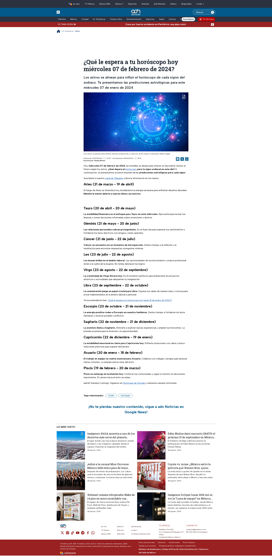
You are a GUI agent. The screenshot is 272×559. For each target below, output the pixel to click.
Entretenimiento (134, 19)
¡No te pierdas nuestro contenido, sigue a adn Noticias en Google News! (136, 409)
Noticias (145, 4)
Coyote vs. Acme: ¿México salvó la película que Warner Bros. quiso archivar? (189, 465)
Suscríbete (188, 19)
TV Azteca (89, 4)
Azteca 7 (119, 4)
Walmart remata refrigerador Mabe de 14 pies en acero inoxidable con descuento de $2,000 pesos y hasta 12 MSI (111, 496)
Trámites (62, 19)
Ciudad (85, 19)
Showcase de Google (134, 383)
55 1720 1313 (191, 532)
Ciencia (172, 19)
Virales (111, 396)
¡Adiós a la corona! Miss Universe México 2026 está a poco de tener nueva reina (108, 465)
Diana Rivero (99, 161)
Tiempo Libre (116, 19)
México (73, 19)
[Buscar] (212, 12)
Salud (161, 19)
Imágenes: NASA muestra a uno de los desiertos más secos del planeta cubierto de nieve (111, 435)
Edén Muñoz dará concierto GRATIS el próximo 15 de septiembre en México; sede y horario (191, 435)
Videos (173, 4)
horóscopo (131, 169)
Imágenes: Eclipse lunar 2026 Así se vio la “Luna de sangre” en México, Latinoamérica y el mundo (190, 496)
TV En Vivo (208, 19)
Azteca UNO (104, 4)
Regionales (186, 4)
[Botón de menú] (58, 12)
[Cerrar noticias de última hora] (212, 24)
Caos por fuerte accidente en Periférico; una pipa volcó (143, 24)
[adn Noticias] (136, 12)
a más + (200, 4)
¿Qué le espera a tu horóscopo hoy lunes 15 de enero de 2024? (140, 300)
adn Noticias (159, 4)
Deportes (132, 4)
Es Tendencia (99, 19)
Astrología (125, 396)
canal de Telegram (114, 178)
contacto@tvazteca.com (196, 530)
